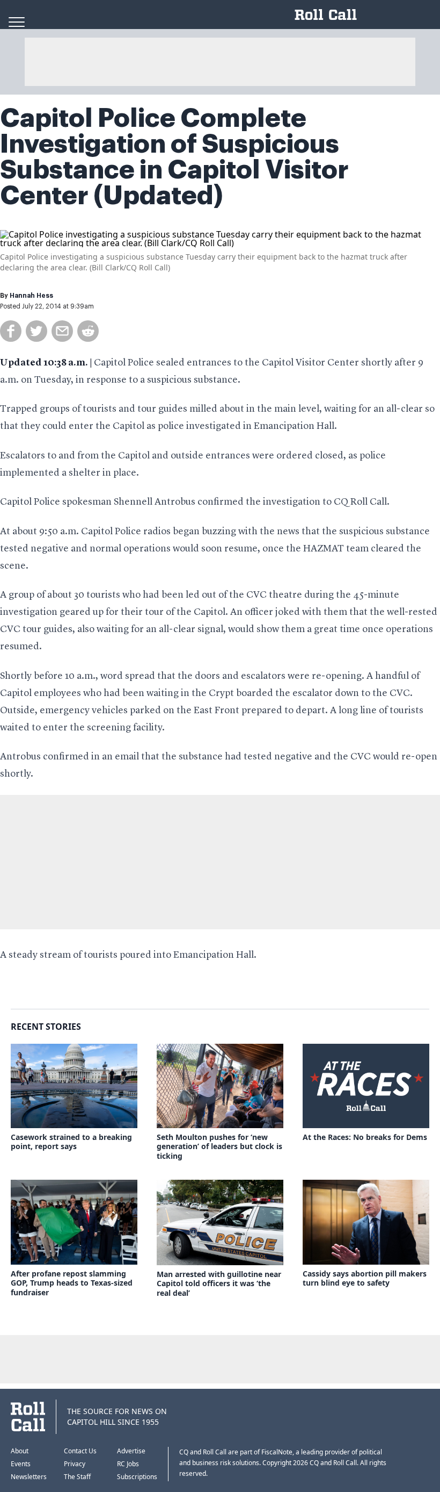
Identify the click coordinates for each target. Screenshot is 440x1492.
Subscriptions (137, 1476)
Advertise (131, 1450)
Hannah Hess (31, 295)
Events (21, 1463)
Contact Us (80, 1450)
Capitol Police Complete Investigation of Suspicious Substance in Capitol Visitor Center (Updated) (174, 157)
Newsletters (29, 1476)
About (19, 1450)
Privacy (74, 1463)
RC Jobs (128, 1463)
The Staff (77, 1476)
